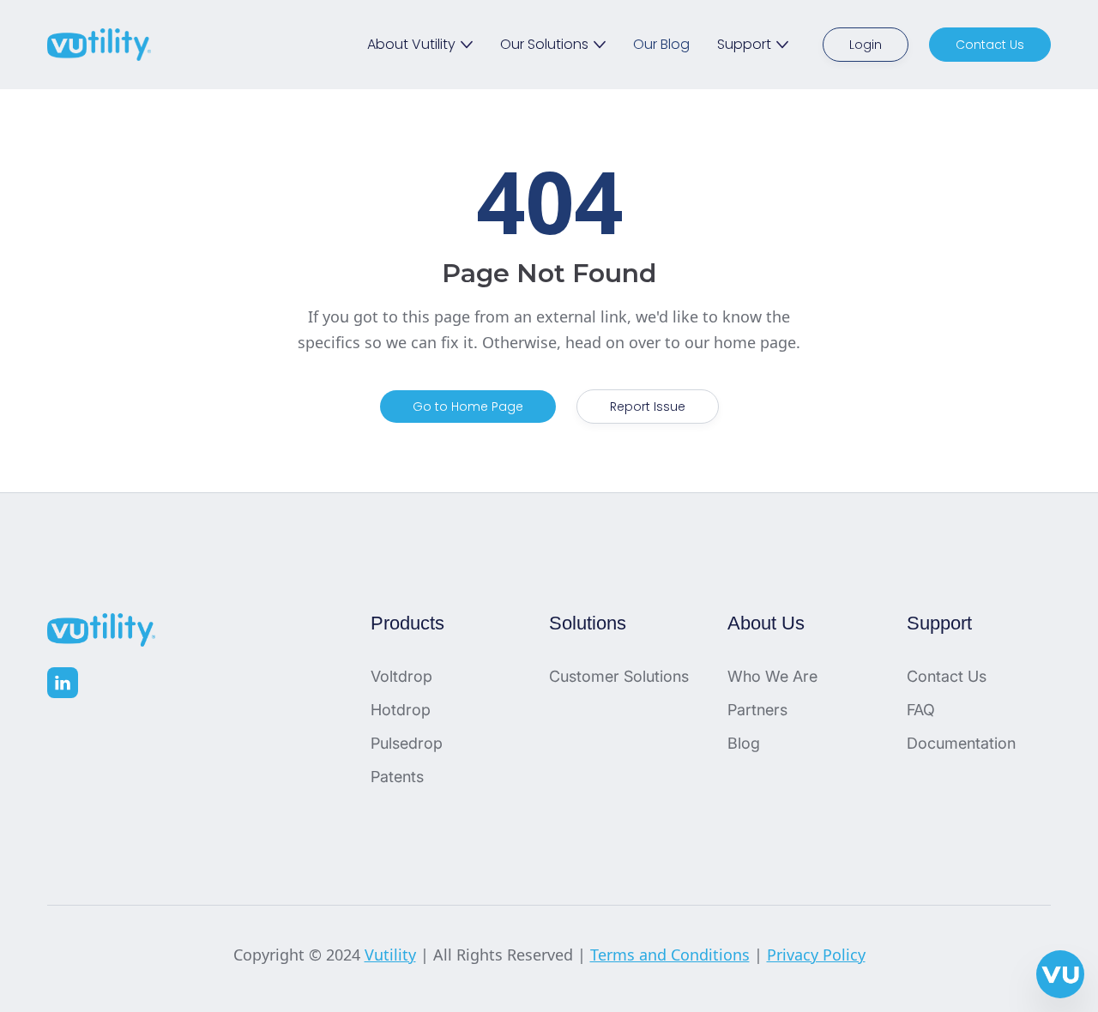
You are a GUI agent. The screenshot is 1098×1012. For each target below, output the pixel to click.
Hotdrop (401, 710)
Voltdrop (401, 676)
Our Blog (661, 44)
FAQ (921, 710)
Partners (757, 710)
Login (865, 44)
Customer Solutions (619, 676)
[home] (99, 44)
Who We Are (772, 676)
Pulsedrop (407, 743)
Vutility (390, 954)
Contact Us (990, 44)
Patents (397, 777)
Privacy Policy (816, 954)
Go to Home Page (468, 406)
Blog (743, 743)
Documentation (961, 743)
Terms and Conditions (670, 954)
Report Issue (647, 406)
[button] (420, 44)
